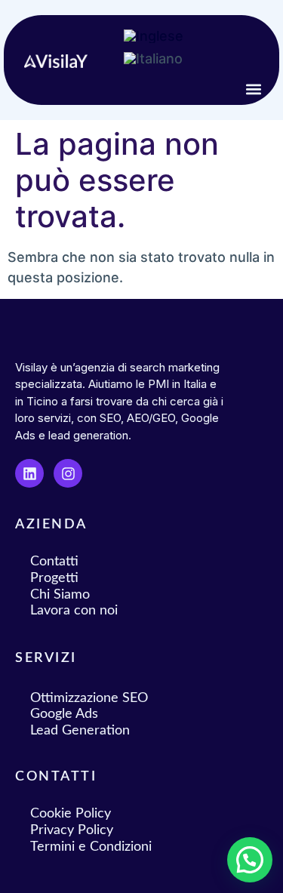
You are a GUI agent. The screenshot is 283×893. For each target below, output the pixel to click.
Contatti (54, 561)
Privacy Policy (71, 830)
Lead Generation (80, 730)
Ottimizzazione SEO (89, 698)
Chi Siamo (60, 595)
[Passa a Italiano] (153, 59)
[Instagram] (68, 473)
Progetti (54, 578)
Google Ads (64, 714)
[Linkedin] (29, 473)
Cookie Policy (70, 814)
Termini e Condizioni (91, 847)
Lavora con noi (74, 610)
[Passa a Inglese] (153, 36)
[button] (253, 88)
